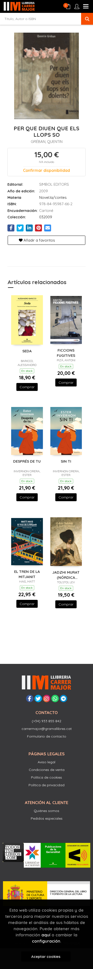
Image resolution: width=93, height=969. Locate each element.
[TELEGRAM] (63, 698)
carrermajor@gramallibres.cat (47, 728)
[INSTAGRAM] (46, 698)
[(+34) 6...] (55, 698)
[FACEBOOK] (29, 698)
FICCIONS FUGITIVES (66, 353)
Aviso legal (46, 762)
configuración (46, 941)
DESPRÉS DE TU (27, 461)
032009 (45, 217)
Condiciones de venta (46, 769)
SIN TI (66, 461)
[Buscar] (87, 19)
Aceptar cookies (46, 956)
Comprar (27, 387)
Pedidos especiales (46, 818)
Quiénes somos (46, 811)
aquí (45, 934)
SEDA (27, 351)
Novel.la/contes (53, 197)
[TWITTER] (38, 698)
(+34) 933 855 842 (46, 721)
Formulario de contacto (46, 736)
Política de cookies (46, 777)
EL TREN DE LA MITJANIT (27, 574)
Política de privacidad (46, 785)
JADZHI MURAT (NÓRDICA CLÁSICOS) (66, 575)
